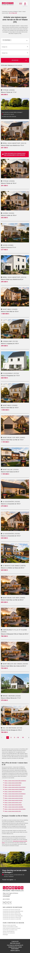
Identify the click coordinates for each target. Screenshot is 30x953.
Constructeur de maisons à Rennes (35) (12, 914)
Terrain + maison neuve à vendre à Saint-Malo (13, 806)
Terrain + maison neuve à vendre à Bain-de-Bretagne (15, 780)
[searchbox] (13, 40)
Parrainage (5, 934)
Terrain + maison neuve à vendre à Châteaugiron (14, 789)
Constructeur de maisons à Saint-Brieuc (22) (13, 911)
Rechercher (15, 60)
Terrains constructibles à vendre (10, 926)
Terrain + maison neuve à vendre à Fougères (13, 798)
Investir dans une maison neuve (10, 929)
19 (23, 737)
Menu (25, 4)
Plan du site (15, 941)
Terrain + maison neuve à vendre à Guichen (13, 800)
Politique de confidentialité (15, 945)
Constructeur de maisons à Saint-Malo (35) (12, 915)
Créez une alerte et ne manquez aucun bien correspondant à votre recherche (14, 154)
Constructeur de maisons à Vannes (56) (12, 917)
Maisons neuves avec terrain (9, 925)
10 (18, 737)
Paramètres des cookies (15, 947)
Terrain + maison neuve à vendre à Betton (12, 782)
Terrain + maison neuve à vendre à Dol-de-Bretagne (14, 793)
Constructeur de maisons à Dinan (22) (11, 909)
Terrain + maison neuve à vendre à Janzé (12, 802)
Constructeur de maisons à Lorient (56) (12, 919)
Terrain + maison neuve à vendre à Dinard (13, 791)
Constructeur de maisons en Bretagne (10, 11)
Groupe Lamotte (15, 950)
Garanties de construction (9, 933)
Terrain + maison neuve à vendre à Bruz (12, 785)
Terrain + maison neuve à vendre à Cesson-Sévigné (14, 787)
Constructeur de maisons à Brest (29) (11, 912)
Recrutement (15, 948)
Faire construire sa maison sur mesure (11, 928)
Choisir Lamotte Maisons (8, 931)
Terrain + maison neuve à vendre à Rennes (13, 804)
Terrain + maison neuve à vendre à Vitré (12, 811)
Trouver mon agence (7, 879)
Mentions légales (15, 943)
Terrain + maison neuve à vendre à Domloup (13, 795)
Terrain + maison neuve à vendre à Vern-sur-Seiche (14, 809)
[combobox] (15, 40)
